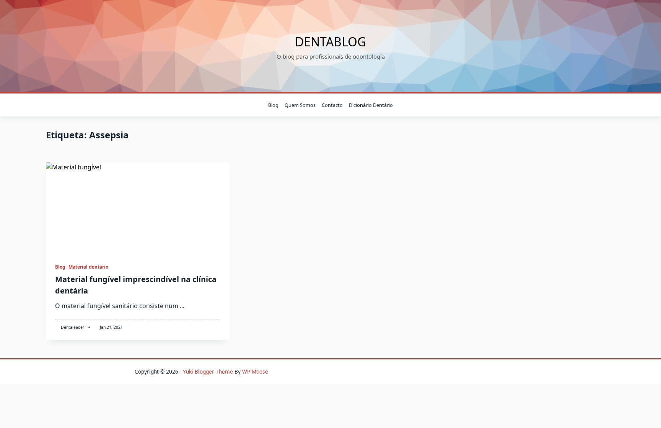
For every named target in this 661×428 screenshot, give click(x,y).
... (182, 306)
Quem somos (300, 105)
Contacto (332, 105)
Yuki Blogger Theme (208, 371)
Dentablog (330, 41)
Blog (273, 105)
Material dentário (88, 267)
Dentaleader (72, 327)
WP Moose (255, 371)
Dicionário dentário (371, 105)
